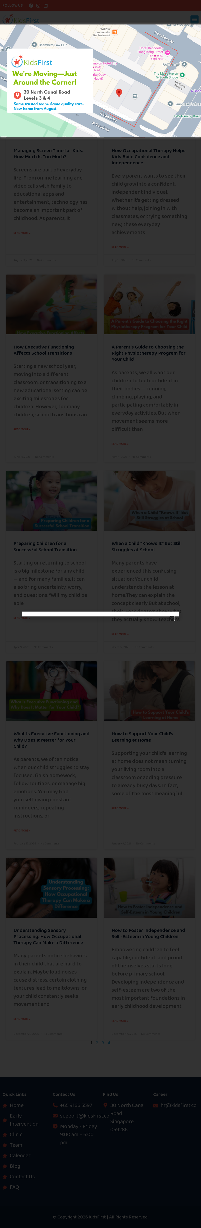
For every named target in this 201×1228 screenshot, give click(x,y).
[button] (172, 618)
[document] (100, 614)
